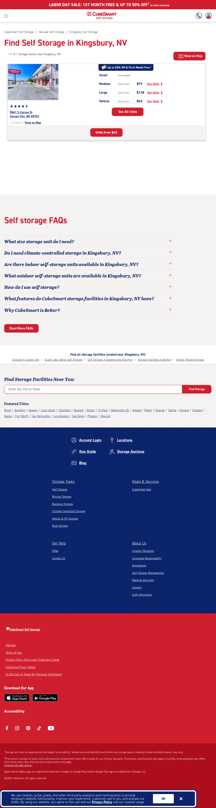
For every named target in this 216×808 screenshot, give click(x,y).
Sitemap (11, 645)
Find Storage (197, 389)
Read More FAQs (21, 328)
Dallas (8, 416)
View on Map (33, 123)
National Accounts (143, 580)
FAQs (55, 551)
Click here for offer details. (18, 765)
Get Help (59, 543)
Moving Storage (61, 497)
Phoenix (92, 416)
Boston (91, 410)
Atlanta (136, 410)
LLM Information (142, 595)
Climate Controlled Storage (68, 511)
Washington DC (120, 410)
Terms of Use (14, 653)
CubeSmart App (141, 489)
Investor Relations (143, 551)
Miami (148, 410)
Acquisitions (139, 566)
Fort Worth (21, 416)
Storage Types (63, 481)
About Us (139, 543)
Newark (78, 410)
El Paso (103, 410)
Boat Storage (60, 526)
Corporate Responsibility (146, 558)
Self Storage (59, 489)
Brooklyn (20, 410)
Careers (137, 588)
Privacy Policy (102, 802)
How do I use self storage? (31, 287)
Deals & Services (145, 481)
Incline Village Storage (190, 360)
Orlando (160, 410)
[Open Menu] (6, 15)
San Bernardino (41, 416)
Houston (197, 410)
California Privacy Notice (20, 667)
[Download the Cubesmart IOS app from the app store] (17, 698)
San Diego (78, 416)
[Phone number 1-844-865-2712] (200, 16)
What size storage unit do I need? (39, 241)
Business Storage (62, 504)
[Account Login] (208, 16)
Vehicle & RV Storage (65, 519)
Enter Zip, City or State (24, 389)
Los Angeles (61, 416)
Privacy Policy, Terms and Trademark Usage (32, 660)
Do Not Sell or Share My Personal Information (34, 674)
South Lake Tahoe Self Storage (63, 360)
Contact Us (58, 558)
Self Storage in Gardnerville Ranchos (110, 360)
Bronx (7, 410)
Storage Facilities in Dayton (154, 360)
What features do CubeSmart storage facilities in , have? (79, 298)
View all (105, 416)
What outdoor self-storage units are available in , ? (72, 275)
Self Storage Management (148, 573)
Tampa (172, 410)
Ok (163, 799)
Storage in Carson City (25, 360)
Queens (33, 410)
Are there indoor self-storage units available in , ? (71, 264)
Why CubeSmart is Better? (32, 310)
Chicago (184, 410)
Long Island (48, 410)
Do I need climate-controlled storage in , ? (62, 252)
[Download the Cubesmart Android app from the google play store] (45, 698)
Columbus (64, 410)
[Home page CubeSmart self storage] (102, 13)
